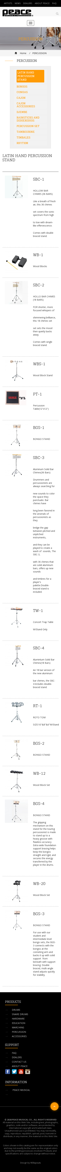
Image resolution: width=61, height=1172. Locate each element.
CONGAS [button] (22, 92)
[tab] (30, 76)
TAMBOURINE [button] (26, 131)
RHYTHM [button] (22, 143)
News (18, 3)
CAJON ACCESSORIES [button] (26, 105)
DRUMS (16, 1009)
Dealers (27, 3)
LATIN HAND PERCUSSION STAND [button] (25, 76)
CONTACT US (19, 1061)
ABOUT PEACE (19, 1066)
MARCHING (18, 1027)
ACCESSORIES (19, 1036)
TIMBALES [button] (23, 137)
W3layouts (35, 1162)
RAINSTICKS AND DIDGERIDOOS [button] (28, 119)
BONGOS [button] (22, 86)
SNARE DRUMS (20, 1014)
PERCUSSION (19, 1031)
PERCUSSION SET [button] (28, 126)
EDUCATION (18, 1023)
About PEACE (42, 3)
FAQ (54, 3)
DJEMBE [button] (22, 112)
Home (22, 53)
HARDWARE (18, 1018)
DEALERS (17, 1057)
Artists (8, 3)
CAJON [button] (21, 98)
